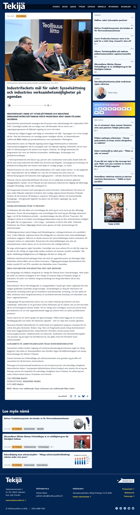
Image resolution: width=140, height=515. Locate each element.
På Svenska (113, 7)
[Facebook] (121, 508)
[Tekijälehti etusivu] (14, 6)
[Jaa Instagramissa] (71, 396)
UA (101, 113)
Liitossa (91, 7)
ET (105, 109)
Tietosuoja (128, 496)
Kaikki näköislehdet (81, 497)
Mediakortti (129, 493)
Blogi (65, 7)
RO (124, 109)
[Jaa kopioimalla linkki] (87, 396)
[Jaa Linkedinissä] (79, 396)
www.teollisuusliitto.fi (15, 500)
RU (96, 113)
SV (119, 109)
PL (115, 109)
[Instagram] (116, 508)
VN (129, 109)
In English (126, 7)
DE (100, 109)
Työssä (82, 7)
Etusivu (56, 7)
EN (110, 109)
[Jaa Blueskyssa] (83, 396)
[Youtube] (129, 508)
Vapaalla (102, 7)
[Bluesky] (133, 508)
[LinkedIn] (125, 508)
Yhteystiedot (127, 489)
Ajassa (73, 7)
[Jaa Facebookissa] (75, 396)
